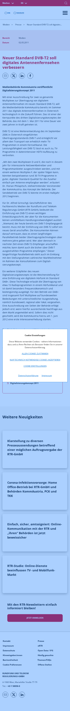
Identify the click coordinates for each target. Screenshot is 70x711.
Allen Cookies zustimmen (35, 353)
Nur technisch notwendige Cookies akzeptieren (35, 359)
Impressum (47, 375)
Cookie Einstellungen (35, 366)
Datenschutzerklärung (28, 375)
